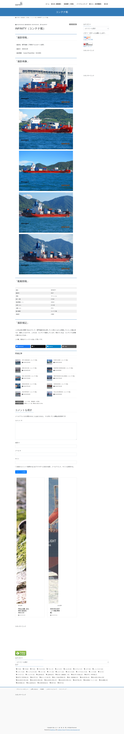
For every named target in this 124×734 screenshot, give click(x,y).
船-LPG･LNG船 (77, 674)
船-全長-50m (85, 677)
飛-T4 (61, 683)
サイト (17, 458)
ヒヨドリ (60, 671)
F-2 (19, 669)
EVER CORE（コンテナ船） (61, 360)
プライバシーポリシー (22, 689)
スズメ (42, 671)
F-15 (26, 669)
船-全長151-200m (39, 403)
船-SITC (35, 677)
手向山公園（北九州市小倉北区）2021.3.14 (23, 610)
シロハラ (21, 671)
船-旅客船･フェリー (91, 680)
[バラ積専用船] (53, 540)
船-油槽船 (104, 680)
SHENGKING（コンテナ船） (61, 384)
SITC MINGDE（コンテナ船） (30, 360)
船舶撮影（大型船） (35, 401)
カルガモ (68, 669)
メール (18, 450)
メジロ (93, 671)
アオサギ (42, 669)
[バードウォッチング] (21, 540)
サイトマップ (62, 689)
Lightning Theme (61, 729)
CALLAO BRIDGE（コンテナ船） (62, 392)
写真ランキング (87, 46)
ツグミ (51, 671)
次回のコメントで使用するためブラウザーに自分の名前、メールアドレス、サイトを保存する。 (46, 466)
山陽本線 (50, 674)
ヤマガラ (21, 674)
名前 (17, 442)
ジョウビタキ (32, 671)
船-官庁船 (78, 680)
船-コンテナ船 (29, 403)
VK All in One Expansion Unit (73, 729)
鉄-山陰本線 (32, 683)
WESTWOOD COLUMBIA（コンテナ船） (64, 376)
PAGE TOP (119, 710)
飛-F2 (53, 683)
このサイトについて (51, 689)
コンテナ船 (73, 24)
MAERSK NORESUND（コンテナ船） (64, 368)
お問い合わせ (34, 689)
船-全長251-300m (65, 680)
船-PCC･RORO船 (23, 677)
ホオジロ (70, 671)
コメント (18, 420)
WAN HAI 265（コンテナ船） (29, 368)
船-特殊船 (21, 683)
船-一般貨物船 (73, 677)
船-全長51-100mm (98, 677)
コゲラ (88, 669)
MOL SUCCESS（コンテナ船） (30, 376)
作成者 (42, 689)
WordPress (52, 729)
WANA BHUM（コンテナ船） (29, 384)
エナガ (59, 669)
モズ (101, 671)
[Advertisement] (96, 61)
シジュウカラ (98, 669)
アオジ (50, 669)
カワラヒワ (78, 669)
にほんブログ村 (88, 39)
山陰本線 (41, 674)
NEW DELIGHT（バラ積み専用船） (55, 610)
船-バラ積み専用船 (59, 677)
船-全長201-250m (51, 680)
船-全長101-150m (23, 680)
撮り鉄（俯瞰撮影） (63, 674)
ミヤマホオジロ (82, 671)
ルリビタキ (30, 674)
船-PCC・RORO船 (91, 674)
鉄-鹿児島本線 (43, 683)
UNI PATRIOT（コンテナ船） (30, 392)
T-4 (33, 669)
